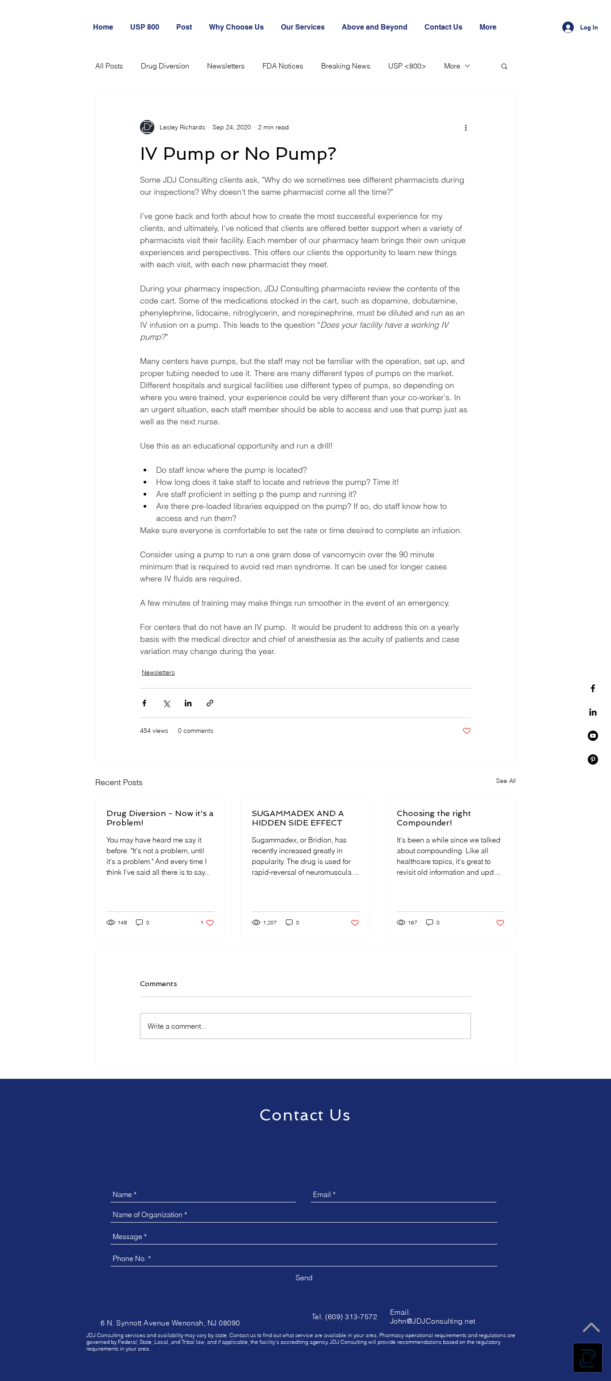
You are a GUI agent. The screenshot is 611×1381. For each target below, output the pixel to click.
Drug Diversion (165, 65)
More (452, 65)
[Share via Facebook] (144, 703)
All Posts (109, 65)
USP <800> (407, 65)
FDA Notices (283, 65)
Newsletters (226, 65)
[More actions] (465, 127)
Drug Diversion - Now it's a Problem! (159, 817)
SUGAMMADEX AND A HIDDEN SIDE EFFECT (298, 817)
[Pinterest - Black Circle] (593, 759)
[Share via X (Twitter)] (166, 703)
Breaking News (345, 65)
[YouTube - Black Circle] (593, 736)
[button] (504, 65)
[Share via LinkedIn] (188, 703)
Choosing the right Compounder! (434, 817)
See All (506, 781)
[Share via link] (210, 703)
